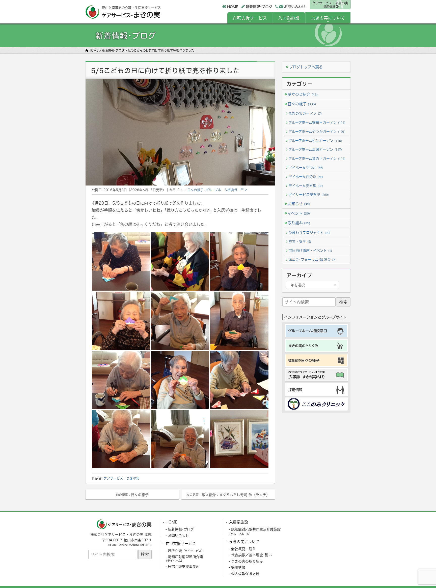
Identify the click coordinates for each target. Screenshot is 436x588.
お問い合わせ (294, 6)
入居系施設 (288, 18)
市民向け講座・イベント (310, 250)
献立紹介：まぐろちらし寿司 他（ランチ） (228, 494)
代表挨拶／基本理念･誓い (251, 555)
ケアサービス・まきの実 (330, 5)
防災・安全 (299, 241)
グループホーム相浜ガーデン (226, 190)
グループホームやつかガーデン (316, 131)
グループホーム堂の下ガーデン (316, 158)
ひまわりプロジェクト (309, 232)
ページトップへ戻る (420, 572)
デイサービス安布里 (308, 194)
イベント (299, 213)
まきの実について (328, 18)
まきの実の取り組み (247, 561)
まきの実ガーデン (305, 113)
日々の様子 (195, 190)
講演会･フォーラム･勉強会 (312, 259)
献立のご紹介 (303, 94)
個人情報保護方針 (245, 573)
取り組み (299, 223)
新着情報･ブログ (259, 6)
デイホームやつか (305, 167)
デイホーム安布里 (305, 185)
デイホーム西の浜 (305, 176)
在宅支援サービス (250, 18)
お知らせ (299, 203)
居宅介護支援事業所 (184, 566)
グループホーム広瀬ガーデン (315, 149)
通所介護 (186, 550)
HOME (232, 6)
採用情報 (238, 567)
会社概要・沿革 (243, 549)
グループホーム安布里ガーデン (316, 122)
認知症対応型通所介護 (184, 558)
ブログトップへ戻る (306, 67)
